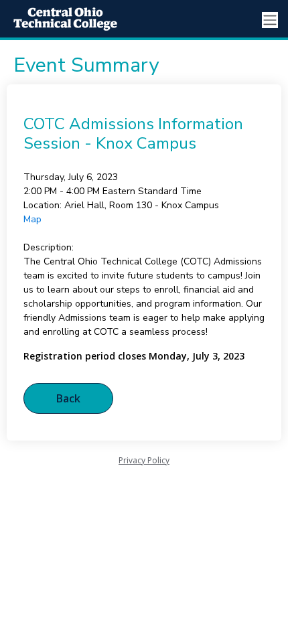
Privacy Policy (144, 460)
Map (32, 219)
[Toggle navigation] (270, 20)
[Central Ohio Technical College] (60, 20)
